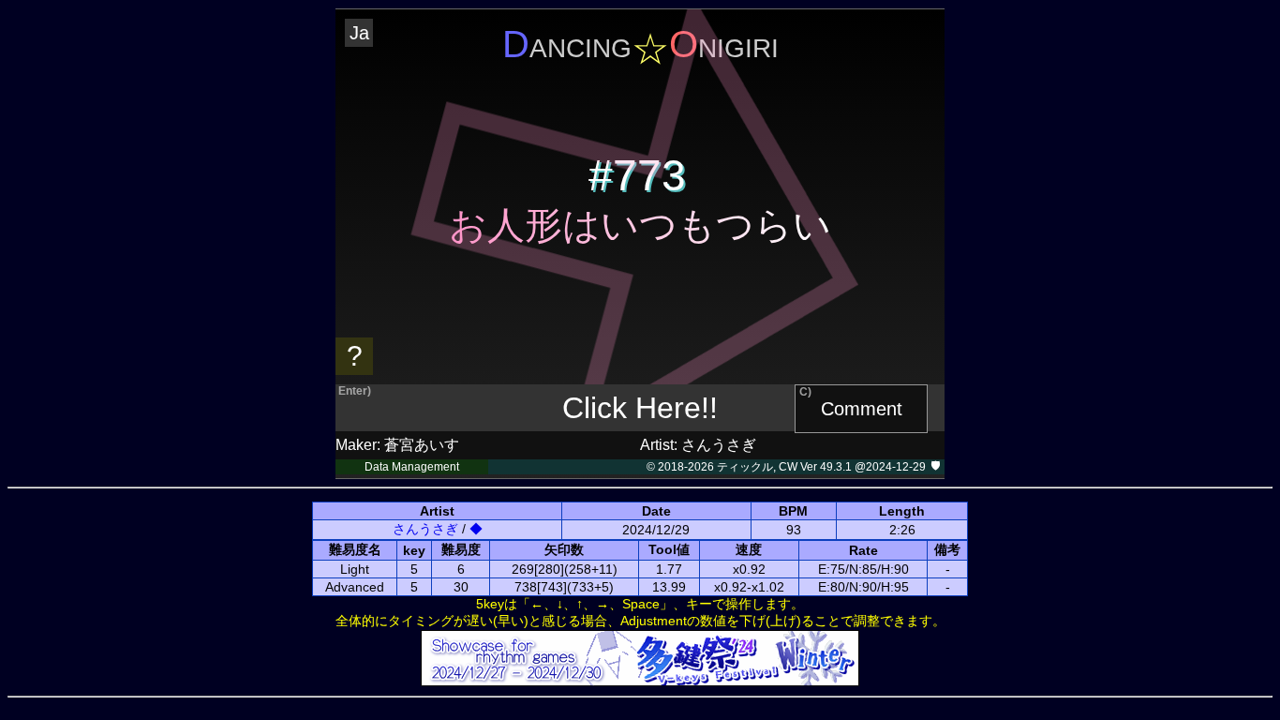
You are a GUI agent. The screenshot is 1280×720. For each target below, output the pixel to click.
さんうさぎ (425, 528)
